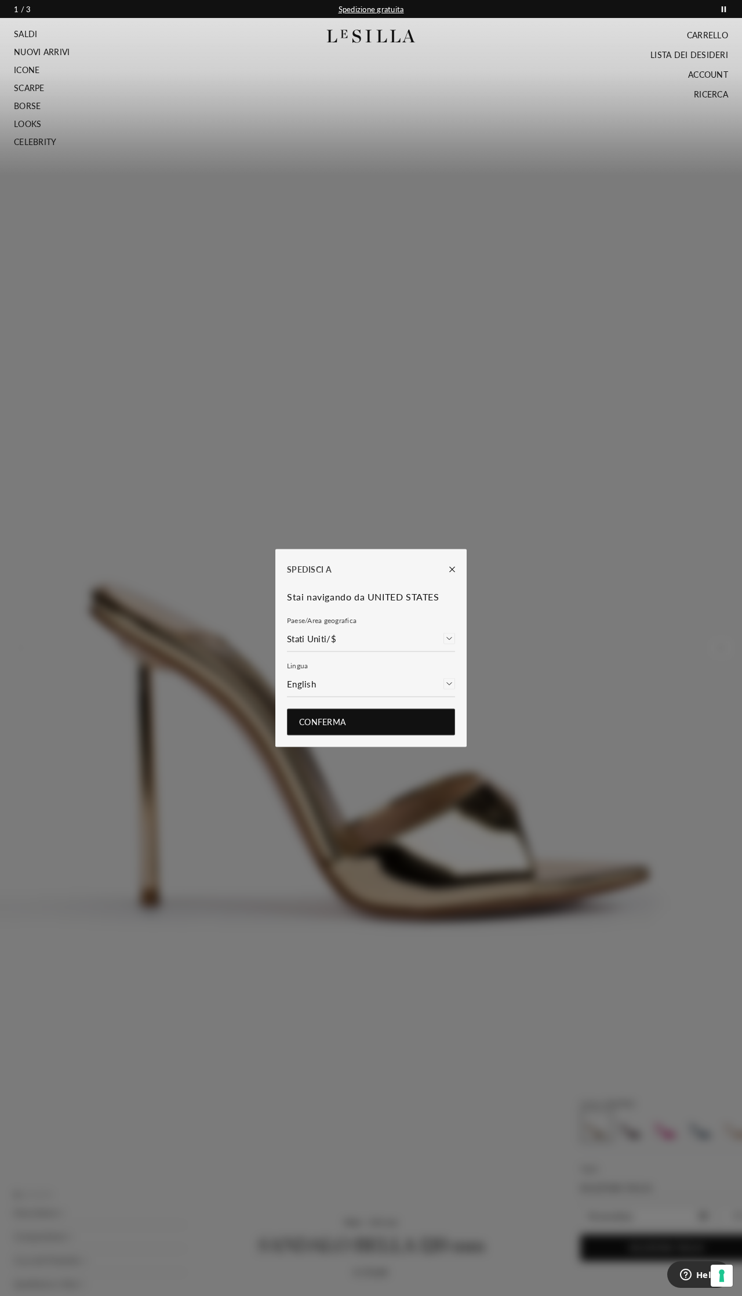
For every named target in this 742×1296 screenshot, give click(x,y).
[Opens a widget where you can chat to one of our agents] (698, 1275)
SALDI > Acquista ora (371, 9)
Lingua (297, 665)
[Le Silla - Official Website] (371, 36)
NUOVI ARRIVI (42, 52)
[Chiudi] (446, 569)
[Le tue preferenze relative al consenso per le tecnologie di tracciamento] (722, 1276)
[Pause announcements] (723, 9)
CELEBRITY (35, 142)
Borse (27, 106)
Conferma (322, 722)
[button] (42, 34)
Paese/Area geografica (322, 620)
